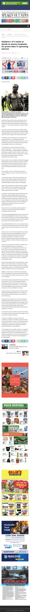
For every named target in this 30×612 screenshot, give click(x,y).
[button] (28, 26)
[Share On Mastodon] (26, 77)
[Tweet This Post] (6, 77)
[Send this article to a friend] (16, 77)
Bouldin (14, 53)
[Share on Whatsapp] (23, 77)
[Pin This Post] (13, 77)
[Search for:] (15, 29)
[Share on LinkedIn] (10, 77)
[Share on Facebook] (3, 77)
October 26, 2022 (7, 53)
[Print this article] (20, 77)
